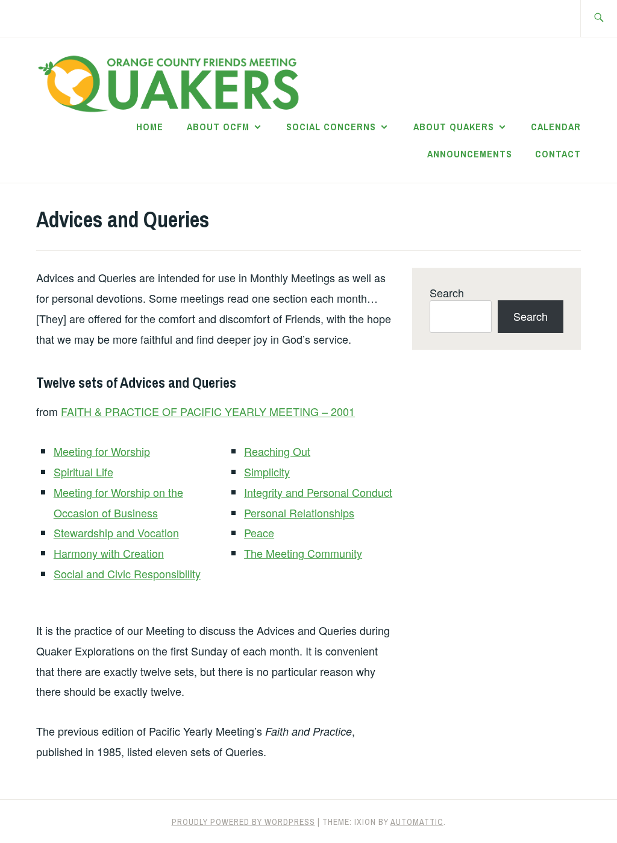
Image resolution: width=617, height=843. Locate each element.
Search (447, 292)
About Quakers (453, 126)
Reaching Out (277, 451)
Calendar (556, 126)
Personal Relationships (299, 512)
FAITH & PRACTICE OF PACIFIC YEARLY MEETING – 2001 (208, 411)
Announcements (469, 153)
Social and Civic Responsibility (127, 573)
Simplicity (267, 471)
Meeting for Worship (102, 451)
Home (149, 126)
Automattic (416, 821)
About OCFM (218, 126)
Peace (259, 532)
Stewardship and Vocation (116, 532)
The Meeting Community (303, 553)
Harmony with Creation (109, 553)
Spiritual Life (83, 471)
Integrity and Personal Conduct (318, 492)
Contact (558, 153)
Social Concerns (331, 126)
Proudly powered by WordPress (243, 821)
